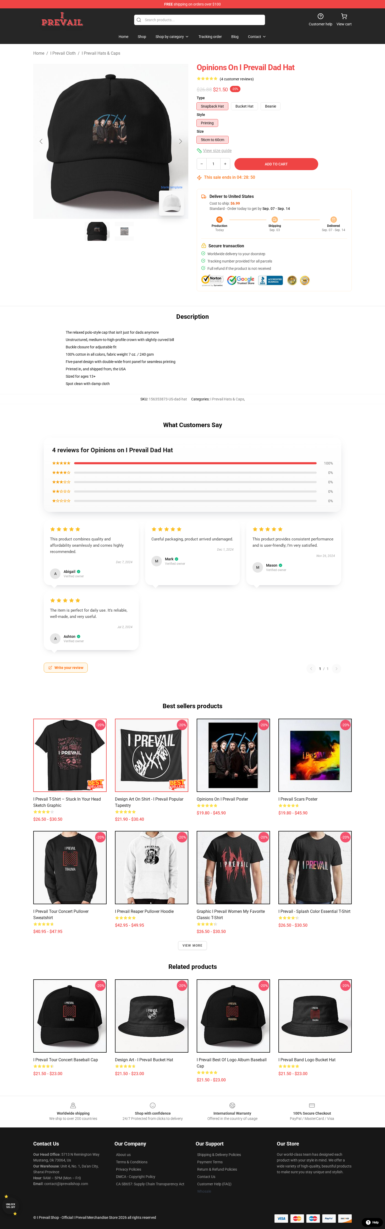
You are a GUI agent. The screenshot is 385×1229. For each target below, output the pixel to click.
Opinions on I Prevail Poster (222, 799)
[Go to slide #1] (97, 231)
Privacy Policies (128, 1169)
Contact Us (206, 1177)
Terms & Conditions (131, 1162)
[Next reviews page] (336, 668)
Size (200, 131)
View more (193, 945)
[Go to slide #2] (124, 231)
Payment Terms (210, 1162)
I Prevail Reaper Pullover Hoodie (144, 911)
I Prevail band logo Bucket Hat (307, 1059)
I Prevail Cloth (63, 53)
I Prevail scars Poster (297, 799)
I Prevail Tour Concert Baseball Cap (65, 1059)
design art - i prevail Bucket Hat (144, 1059)
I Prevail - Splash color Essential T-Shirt (314, 911)
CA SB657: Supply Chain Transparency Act (150, 1184)
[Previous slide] (41, 141)
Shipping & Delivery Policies (219, 1155)
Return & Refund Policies (217, 1169)
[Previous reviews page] (311, 668)
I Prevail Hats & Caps (101, 53)
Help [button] (375, 1222)
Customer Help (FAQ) (214, 1184)
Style (201, 115)
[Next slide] (180, 141)
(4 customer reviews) (237, 79)
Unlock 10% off (10, 1206)
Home (38, 53)
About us (123, 1155)
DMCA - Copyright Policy (135, 1177)
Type (201, 98)
